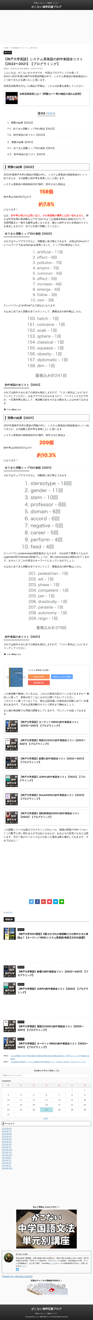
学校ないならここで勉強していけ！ (46, 1313)
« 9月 (45, 1118)
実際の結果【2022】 (22, 122)
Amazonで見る (39, 677)
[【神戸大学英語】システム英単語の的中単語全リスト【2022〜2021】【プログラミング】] (55, 901)
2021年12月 (7, 1150)
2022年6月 (7, 1134)
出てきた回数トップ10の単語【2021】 (34, 148)
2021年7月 (6, 1160)
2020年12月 (7, 1168)
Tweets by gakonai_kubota (17, 1276)
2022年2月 (7, 1144)
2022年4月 (7, 1139)
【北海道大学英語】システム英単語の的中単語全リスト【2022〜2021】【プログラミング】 (48, 1062)
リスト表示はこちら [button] (14, 409)
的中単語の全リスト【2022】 (29, 134)
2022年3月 (7, 1142)
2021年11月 (7, 1152)
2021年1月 (6, 1165)
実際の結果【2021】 (22, 142)
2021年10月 (7, 1155)
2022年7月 (7, 1131)
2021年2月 (6, 1163)
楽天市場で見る (39, 683)
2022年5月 (7, 1136)
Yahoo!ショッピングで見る (62, 677)
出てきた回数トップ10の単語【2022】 (34, 128)
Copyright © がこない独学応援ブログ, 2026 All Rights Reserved (46, 1317)
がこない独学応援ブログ (46, 6)
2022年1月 (6, 1147)
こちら (52, 1263)
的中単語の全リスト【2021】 (30, 154)
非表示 (50, 113)
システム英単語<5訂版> (38, 670)
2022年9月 (7, 1128)
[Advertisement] (46, 27)
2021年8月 (6, 1157)
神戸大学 (9, 912)
